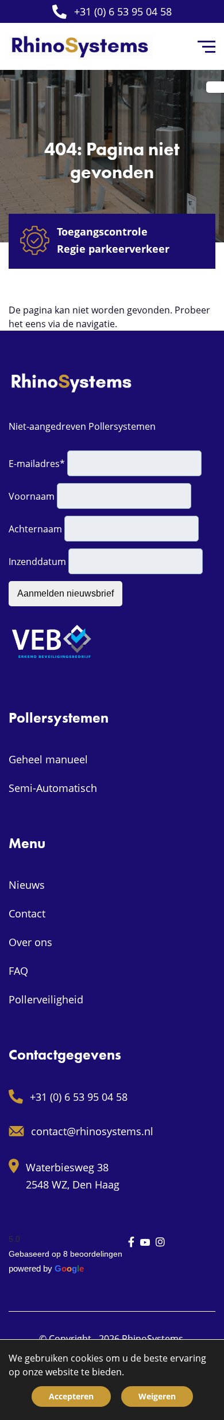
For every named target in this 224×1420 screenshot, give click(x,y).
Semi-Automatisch (53, 788)
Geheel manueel (48, 759)
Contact (27, 913)
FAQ (18, 971)
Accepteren (71, 1396)
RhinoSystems (152, 1338)
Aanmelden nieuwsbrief (65, 593)
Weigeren (157, 1396)
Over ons (30, 942)
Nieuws (27, 885)
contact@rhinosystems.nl (92, 1131)
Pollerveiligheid (46, 999)
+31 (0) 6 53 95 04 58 (123, 11)
